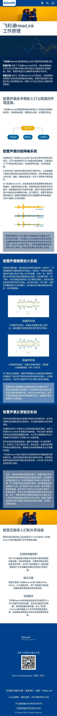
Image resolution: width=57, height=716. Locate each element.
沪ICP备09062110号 (40, 697)
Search (46, 3)
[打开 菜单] (51, 3)
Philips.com (47, 690)
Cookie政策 (14, 697)
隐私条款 (25, 697)
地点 (42, 3)
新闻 (38, 690)
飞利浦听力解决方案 (14, 690)
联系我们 (30, 690)
